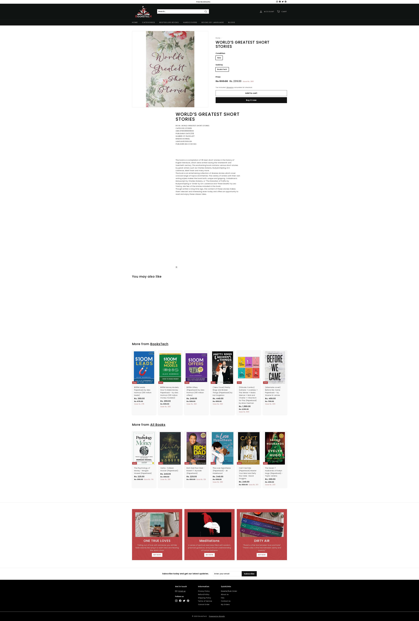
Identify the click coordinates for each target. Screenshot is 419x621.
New (219, 58)
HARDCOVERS (190, 22)
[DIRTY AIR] (262, 524)
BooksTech (222, 69)
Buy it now (251, 100)
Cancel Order (204, 604)
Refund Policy (203, 594)
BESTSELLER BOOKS (169, 22)
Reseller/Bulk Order (229, 591)
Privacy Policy (204, 591)
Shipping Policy (204, 598)
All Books (157, 424)
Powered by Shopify (217, 616)
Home (135, 22)
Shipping (230, 87)
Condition (220, 53)
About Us (225, 594)
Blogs (231, 22)
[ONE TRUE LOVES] (157, 524)
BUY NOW (157, 555)
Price (218, 77)
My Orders (225, 604)
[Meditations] (209, 524)
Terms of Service (205, 601)
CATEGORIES (148, 22)
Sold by (219, 65)
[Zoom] (170, 69)
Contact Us (226, 601)
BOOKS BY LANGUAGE (213, 22)
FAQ (222, 598)
